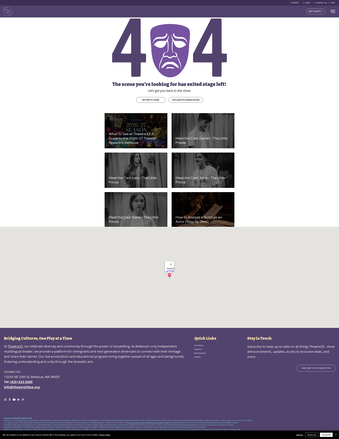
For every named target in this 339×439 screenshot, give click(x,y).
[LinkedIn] (18, 399)
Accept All (326, 434)
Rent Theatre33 (200, 353)
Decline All (311, 434)
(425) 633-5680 (21, 382)
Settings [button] (299, 434)
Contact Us (198, 349)
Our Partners (199, 345)
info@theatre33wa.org (22, 387)
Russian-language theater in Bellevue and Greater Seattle (148, 423)
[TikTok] (22, 399)
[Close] (335, 435)
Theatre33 (15, 346)
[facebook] (9, 399)
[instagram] (5, 399)
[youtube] (14, 399)
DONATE (197, 357)
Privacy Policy (104, 434)
